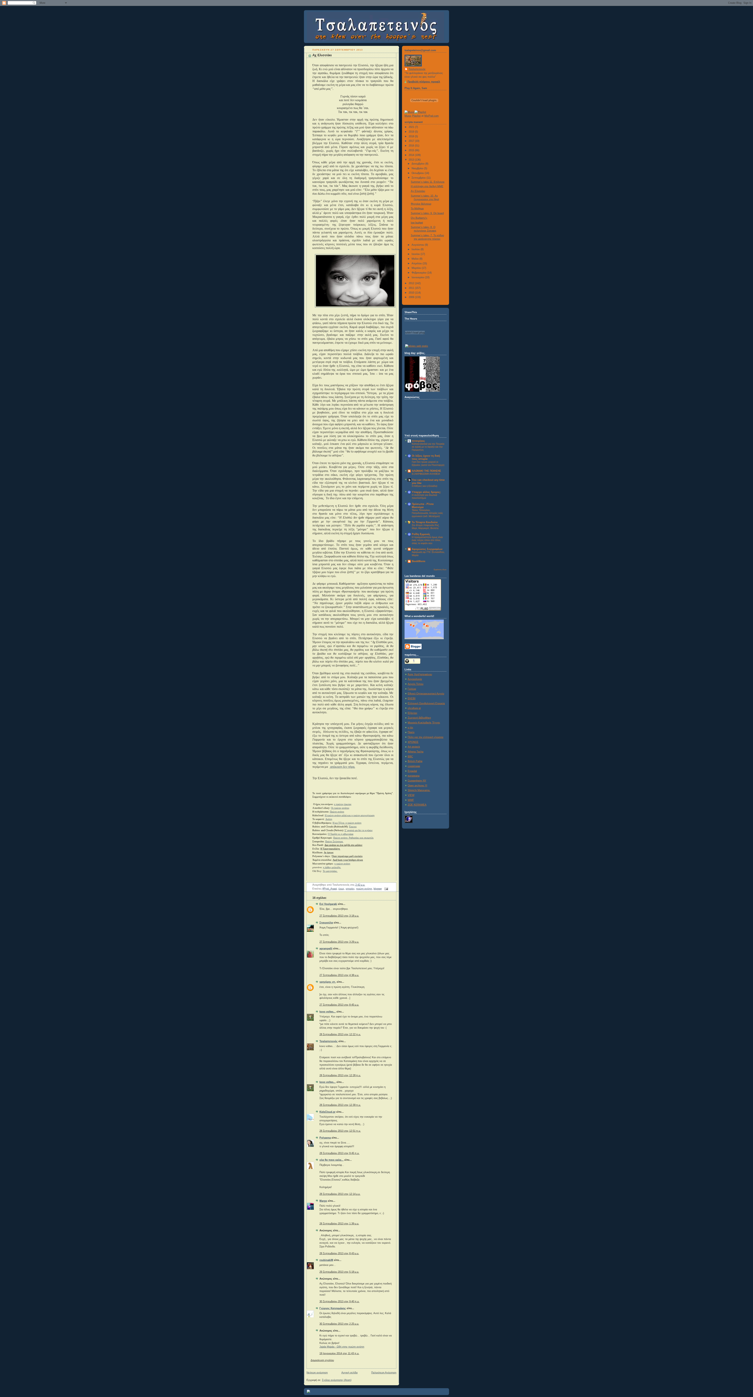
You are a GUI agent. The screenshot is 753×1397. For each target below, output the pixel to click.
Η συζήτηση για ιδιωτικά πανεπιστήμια (424, 497)
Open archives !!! (417, 785)
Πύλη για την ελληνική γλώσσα (425, 737)
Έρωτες (353, 826)
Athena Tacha (415, 751)
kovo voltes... (327, 1011)
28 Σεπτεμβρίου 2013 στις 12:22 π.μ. (340, 1034)
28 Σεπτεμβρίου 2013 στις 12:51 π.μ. (340, 1131)
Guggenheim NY (417, 780)
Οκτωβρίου (418, 173)
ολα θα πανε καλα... (331, 1160)
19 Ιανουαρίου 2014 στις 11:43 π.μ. (339, 1353)
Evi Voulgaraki (328, 904)
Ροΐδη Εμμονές (421, 534)
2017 (412, 141)
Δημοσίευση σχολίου (322, 1360)
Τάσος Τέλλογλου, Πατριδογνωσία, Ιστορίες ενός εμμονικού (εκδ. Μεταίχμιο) (427, 513)
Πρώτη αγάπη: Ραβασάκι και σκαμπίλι (353, 837)
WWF (411, 800)
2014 (412, 155)
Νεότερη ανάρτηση (317, 1372)
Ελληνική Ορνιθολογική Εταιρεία (426, 703)
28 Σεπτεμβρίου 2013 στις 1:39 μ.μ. (339, 1223)
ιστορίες (350, 888)
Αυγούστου (418, 245)
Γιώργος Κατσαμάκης (332, 1308)
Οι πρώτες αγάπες (340, 807)
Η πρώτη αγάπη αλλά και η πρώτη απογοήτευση (350, 815)
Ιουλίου (416, 249)
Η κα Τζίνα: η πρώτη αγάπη (347, 823)
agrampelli (325, 948)
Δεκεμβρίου (418, 163)
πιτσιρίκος (418, 441)
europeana (413, 775)
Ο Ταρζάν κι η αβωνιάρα (340, 834)
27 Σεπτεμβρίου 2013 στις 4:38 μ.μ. (339, 975)
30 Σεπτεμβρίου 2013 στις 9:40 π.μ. (339, 1301)
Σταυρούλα (326, 922)
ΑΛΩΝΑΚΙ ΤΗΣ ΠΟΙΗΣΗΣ (426, 471)
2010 (412, 292)
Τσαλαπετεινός (328, 1041)
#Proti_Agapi (329, 888)
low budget (417, 222)
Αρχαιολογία (415, 679)
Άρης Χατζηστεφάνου (420, 674)
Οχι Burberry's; (419, 218)
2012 (412, 283)
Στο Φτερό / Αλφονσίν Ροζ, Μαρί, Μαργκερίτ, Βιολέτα (425, 527)
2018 (412, 136)
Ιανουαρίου (418, 277)
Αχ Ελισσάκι (322, 55)
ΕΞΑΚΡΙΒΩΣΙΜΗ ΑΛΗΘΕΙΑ (426, 474)
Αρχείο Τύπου (415, 684)
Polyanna (325, 1137)
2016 (412, 145)
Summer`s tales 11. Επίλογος (428, 182)
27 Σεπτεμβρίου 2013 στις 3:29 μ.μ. (339, 942)
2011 (412, 288)
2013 (412, 159)
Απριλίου (417, 263)
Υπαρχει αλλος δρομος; (426, 492)
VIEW (411, 795)
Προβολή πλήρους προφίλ (423, 81)
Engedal (412, 771)
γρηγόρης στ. (327, 982)
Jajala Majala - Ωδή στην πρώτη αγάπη (341, 1346)
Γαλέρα (412, 689)
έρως (341, 888)
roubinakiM (326, 1260)
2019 (412, 131)
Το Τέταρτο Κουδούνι (425, 522)
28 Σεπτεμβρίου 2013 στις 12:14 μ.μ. (339, 1194)
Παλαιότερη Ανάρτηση (383, 1372)
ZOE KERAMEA (417, 804)
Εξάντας (412, 713)
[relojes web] (415, 341)
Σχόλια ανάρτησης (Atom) (336, 1380)
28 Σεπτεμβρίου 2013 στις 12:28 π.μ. (340, 1075)
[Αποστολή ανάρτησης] (386, 888)
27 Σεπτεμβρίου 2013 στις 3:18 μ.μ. (339, 915)
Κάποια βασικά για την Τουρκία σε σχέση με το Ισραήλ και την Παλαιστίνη (428, 447)
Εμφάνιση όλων (440, 569)
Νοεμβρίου (418, 168)
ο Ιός (410, 727)
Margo (323, 1201)
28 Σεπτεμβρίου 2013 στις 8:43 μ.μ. (339, 1253)
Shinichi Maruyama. (419, 790)
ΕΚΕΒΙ (412, 698)
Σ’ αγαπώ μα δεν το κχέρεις (359, 830)
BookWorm (418, 561)
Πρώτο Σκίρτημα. (334, 841)
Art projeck (414, 746)
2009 (412, 297)
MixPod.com (431, 116)
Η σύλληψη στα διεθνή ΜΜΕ (427, 186)
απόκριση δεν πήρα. (342, 766)
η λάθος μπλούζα (332, 867)
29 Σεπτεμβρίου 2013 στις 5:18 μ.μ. (339, 1272)
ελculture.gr (414, 708)
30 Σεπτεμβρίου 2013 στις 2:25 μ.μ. (339, 1323)
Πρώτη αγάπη (337, 811)
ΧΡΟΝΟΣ (413, 742)
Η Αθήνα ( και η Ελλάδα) (424, 486)
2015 (412, 150)
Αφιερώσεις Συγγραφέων (427, 549)
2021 (412, 127)
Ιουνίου (416, 254)
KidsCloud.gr (327, 1112)
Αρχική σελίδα (349, 1372)
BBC (410, 756)
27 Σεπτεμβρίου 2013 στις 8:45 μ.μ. (339, 1004)
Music (408, 116)
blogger (378, 888)
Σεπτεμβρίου (419, 177)
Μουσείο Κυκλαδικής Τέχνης (424, 722)
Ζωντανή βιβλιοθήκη (419, 717)
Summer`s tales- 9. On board (427, 213)
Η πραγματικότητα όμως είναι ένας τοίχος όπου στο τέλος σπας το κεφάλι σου (427, 540)
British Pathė (415, 761)
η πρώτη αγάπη (342, 863)
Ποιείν (411, 732)
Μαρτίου (417, 268)
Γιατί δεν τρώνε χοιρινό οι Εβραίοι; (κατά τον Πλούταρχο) (428, 463)
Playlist (416, 116)
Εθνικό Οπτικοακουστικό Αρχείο (426, 693)
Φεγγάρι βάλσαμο (421, 204)
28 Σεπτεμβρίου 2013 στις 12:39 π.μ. (340, 1105)
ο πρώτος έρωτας (342, 804)
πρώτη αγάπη (364, 888)
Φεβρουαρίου (419, 272)
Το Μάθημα (417, 208)
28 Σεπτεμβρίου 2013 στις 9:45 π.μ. (339, 1153)
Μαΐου (415, 258)
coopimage (414, 766)
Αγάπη (328, 819)
